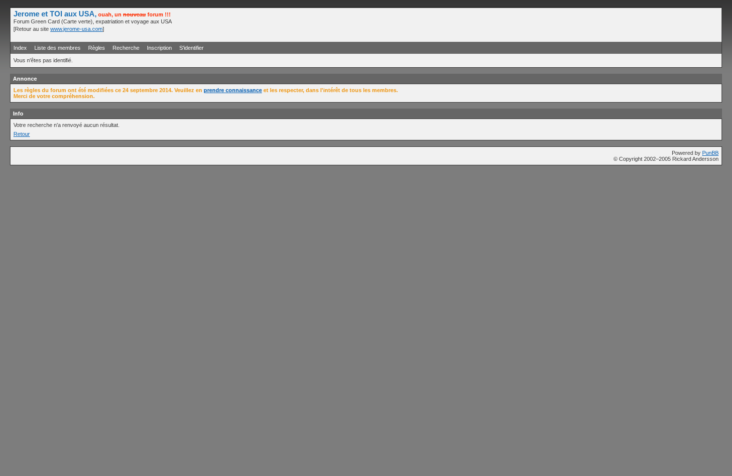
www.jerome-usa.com (76, 29)
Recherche (126, 48)
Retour (21, 134)
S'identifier (191, 48)
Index (20, 48)
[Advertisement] (602, 24)
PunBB (710, 153)
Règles (96, 48)
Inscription (159, 48)
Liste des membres (57, 48)
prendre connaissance (233, 90)
